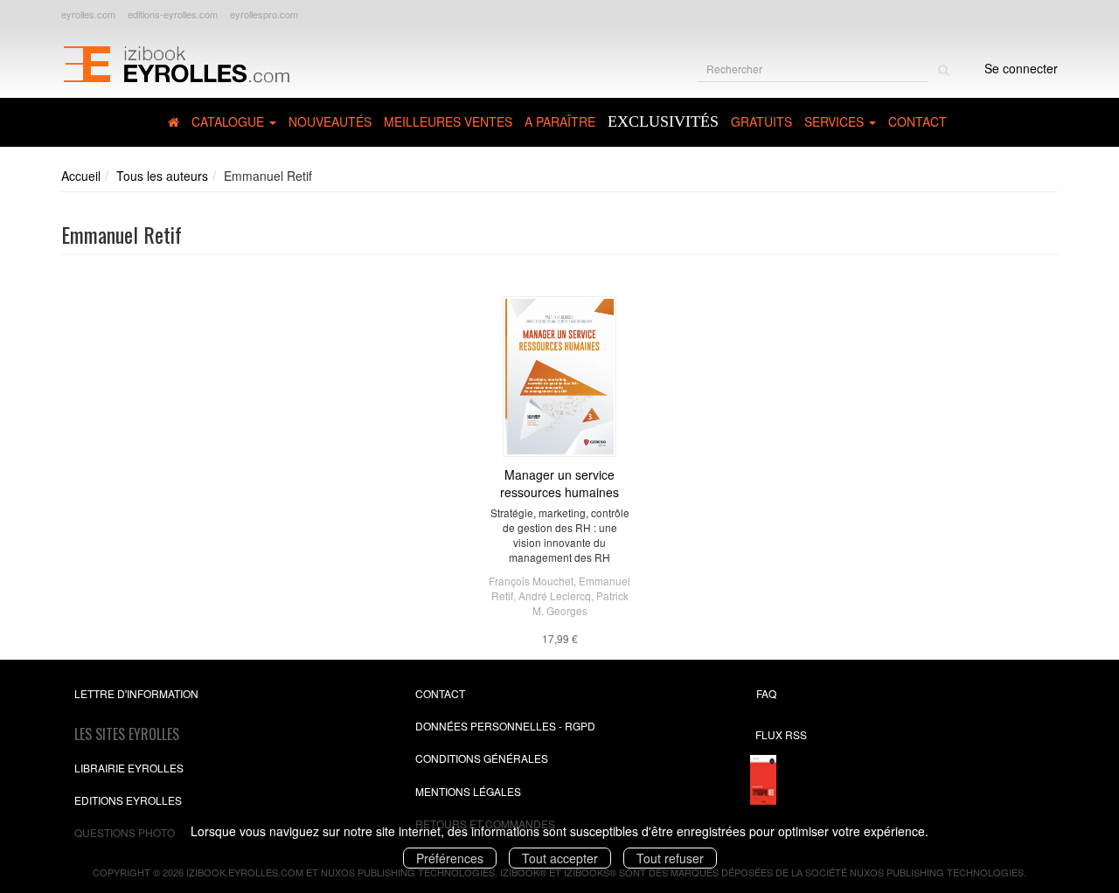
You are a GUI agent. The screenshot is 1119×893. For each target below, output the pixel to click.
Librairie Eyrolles (129, 767)
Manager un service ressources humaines (559, 483)
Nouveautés (330, 121)
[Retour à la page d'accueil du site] (176, 62)
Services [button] (835, 121)
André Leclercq (554, 595)
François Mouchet (531, 580)
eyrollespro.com (264, 14)
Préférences (449, 858)
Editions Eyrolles (128, 800)
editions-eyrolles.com (173, 14)
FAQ (766, 693)
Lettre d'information (136, 693)
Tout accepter (560, 858)
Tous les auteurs (162, 175)
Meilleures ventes (448, 121)
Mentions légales (468, 791)
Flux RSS (781, 734)
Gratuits (761, 121)
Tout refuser (670, 858)
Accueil (81, 175)
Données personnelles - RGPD (505, 725)
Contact (917, 121)
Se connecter (1021, 68)
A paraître (560, 121)
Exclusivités (663, 121)
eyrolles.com (88, 14)
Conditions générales (481, 758)
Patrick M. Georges (580, 603)
